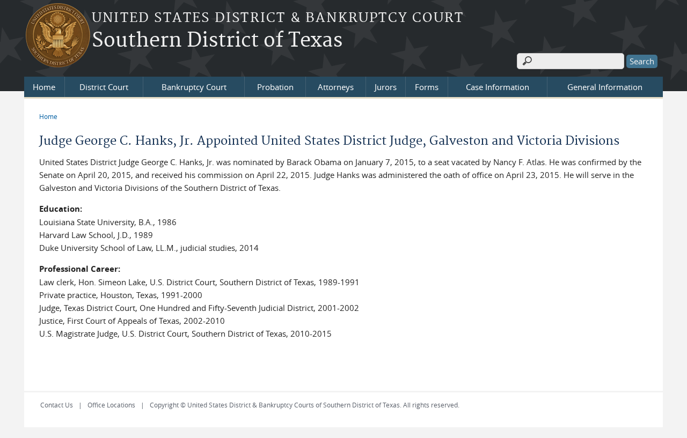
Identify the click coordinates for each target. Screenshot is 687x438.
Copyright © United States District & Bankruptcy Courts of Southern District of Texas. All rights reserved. (304, 404)
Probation (275, 86)
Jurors (386, 86)
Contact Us (56, 404)
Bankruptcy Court (194, 86)
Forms (426, 86)
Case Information (497, 86)
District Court (103, 86)
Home (44, 86)
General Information (604, 86)
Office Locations (111, 404)
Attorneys (336, 86)
